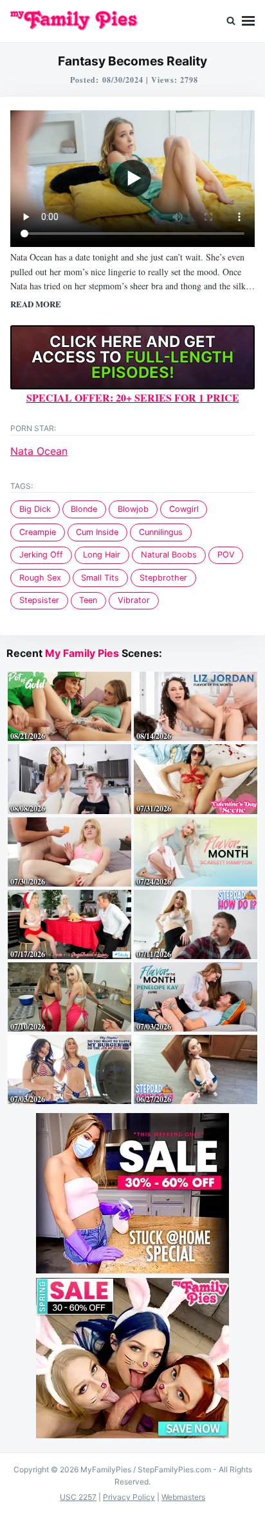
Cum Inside (97, 532)
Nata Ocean (39, 451)
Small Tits (100, 578)
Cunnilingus (161, 532)
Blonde (84, 509)
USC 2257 (78, 1497)
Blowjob (133, 509)
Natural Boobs (169, 554)
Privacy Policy (129, 1497)
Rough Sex (40, 578)
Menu (248, 21)
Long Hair (101, 554)
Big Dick (35, 509)
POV (226, 554)
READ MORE (35, 304)
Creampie (37, 532)
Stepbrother (163, 578)
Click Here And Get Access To (132, 357)
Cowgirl (184, 509)
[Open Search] (231, 21)
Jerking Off (41, 554)
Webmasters (183, 1497)
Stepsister (39, 600)
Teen (88, 600)
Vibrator (134, 600)
